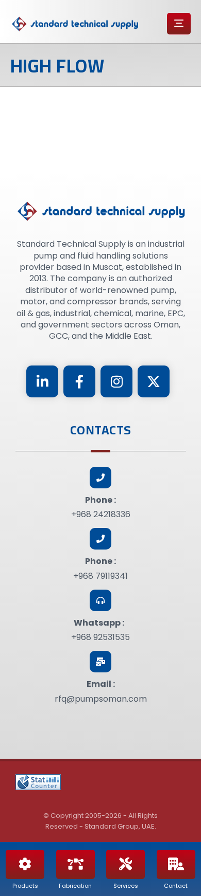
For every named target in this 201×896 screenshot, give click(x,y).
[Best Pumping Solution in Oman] (74, 24)
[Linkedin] (42, 381)
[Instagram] (116, 381)
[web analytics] (38, 782)
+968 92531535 (100, 637)
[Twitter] (154, 381)
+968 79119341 (100, 576)
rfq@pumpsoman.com (101, 699)
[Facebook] (79, 381)
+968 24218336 (100, 514)
